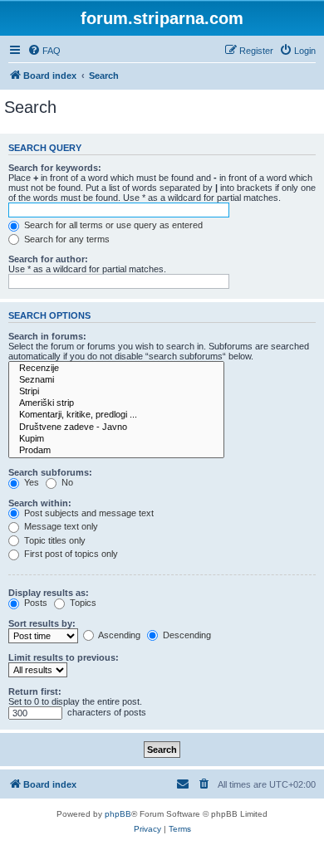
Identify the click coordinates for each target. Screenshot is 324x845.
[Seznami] (116, 380)
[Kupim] (116, 439)
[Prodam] (116, 451)
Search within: (39, 503)
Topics (81, 603)
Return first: (34, 691)
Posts (34, 603)
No (66, 482)
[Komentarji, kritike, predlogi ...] (116, 415)
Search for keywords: (54, 168)
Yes (30, 482)
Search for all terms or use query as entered (112, 225)
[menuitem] (44, 51)
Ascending (118, 635)
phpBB (118, 813)
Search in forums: (47, 336)
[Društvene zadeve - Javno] (116, 427)
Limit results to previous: (63, 657)
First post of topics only (70, 554)
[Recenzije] (116, 368)
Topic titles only (54, 540)
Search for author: (48, 259)
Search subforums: (50, 472)
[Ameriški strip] (116, 403)
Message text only (60, 526)
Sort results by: (42, 623)
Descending (185, 635)
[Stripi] (116, 392)
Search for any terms (66, 239)
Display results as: (48, 593)
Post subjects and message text (88, 513)
